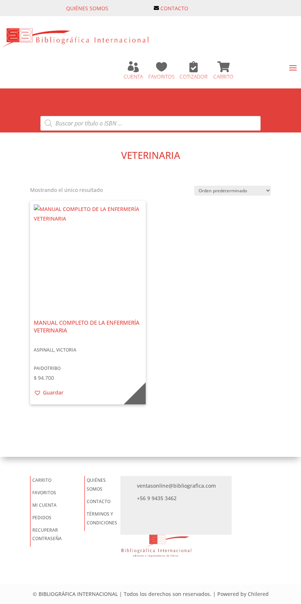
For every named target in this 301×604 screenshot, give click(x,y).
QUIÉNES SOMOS (87, 8)
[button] (49, 392)
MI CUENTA (44, 505)
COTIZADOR (193, 76)
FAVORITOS (161, 76)
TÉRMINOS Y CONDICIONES (102, 518)
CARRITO (223, 76)
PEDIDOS (41, 517)
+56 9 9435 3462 (157, 498)
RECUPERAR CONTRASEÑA (47, 534)
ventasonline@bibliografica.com (176, 485)
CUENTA (133, 76)
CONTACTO (174, 8)
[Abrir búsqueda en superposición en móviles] (150, 123)
